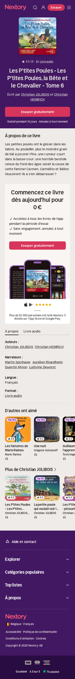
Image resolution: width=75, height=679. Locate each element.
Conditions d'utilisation (20, 638)
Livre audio (13, 396)
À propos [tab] (12, 331)
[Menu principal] (69, 7)
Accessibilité (13, 632)
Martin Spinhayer (18, 362)
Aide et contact (24, 541)
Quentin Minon (16, 367)
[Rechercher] (35, 7)
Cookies (41, 638)
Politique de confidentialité (40, 632)
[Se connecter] (43, 7)
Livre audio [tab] (32, 331)
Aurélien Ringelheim (47, 362)
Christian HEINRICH (49, 347)
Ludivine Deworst (42, 367)
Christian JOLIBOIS (35, 94)
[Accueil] (18, 7)
